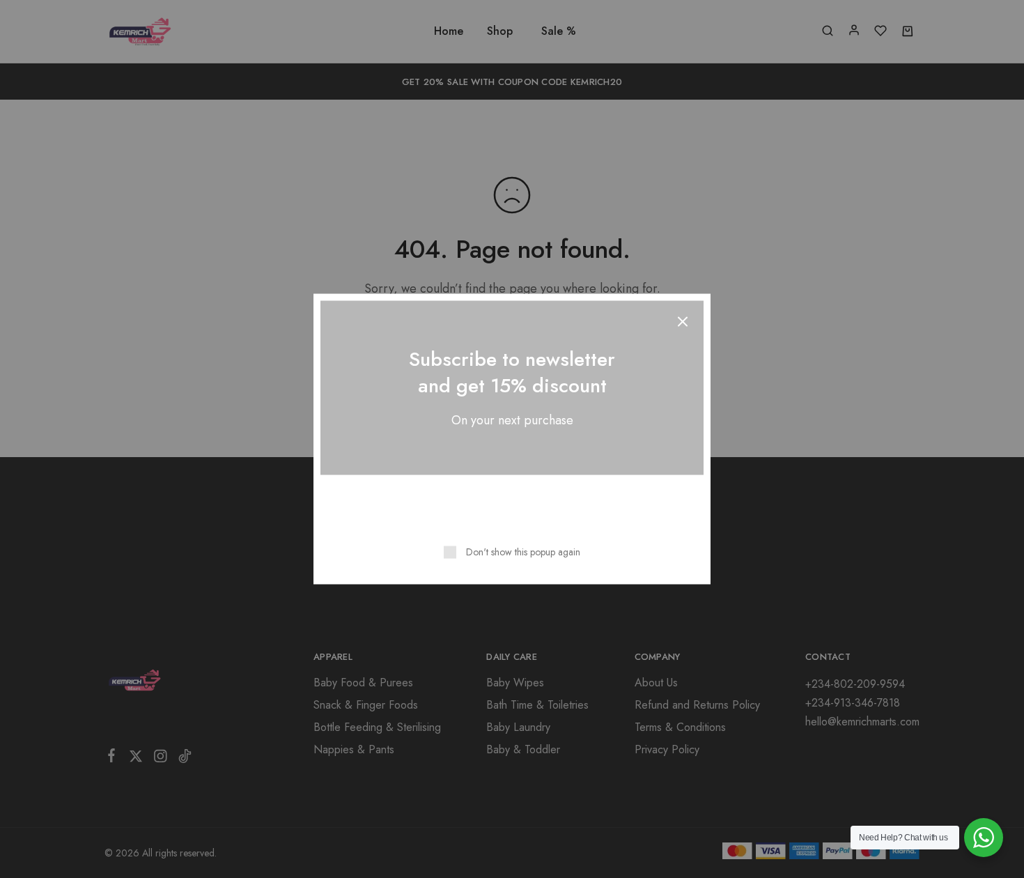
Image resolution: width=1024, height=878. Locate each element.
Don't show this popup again (523, 552)
